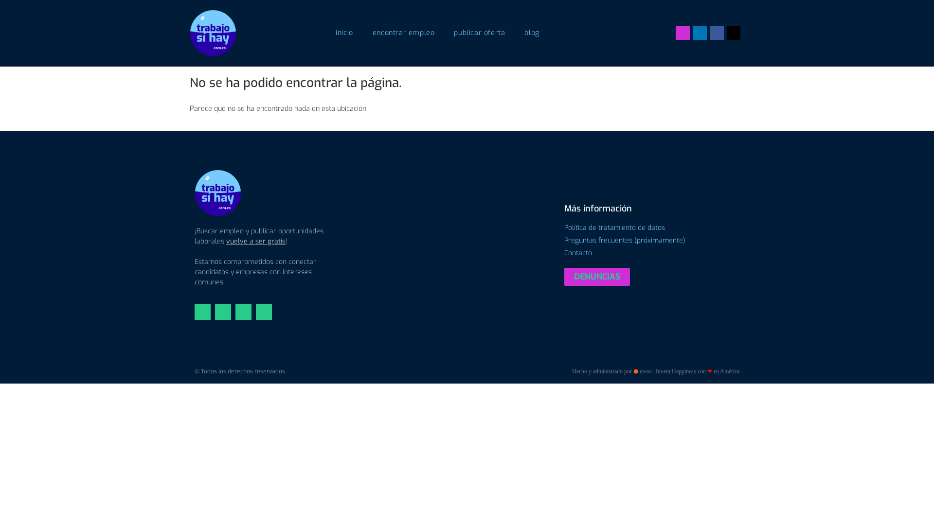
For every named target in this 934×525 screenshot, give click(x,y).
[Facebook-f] (717, 33)
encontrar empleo (404, 32)
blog (531, 32)
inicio (344, 32)
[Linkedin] (700, 33)
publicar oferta (479, 32)
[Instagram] (683, 33)
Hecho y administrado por (655, 371)
